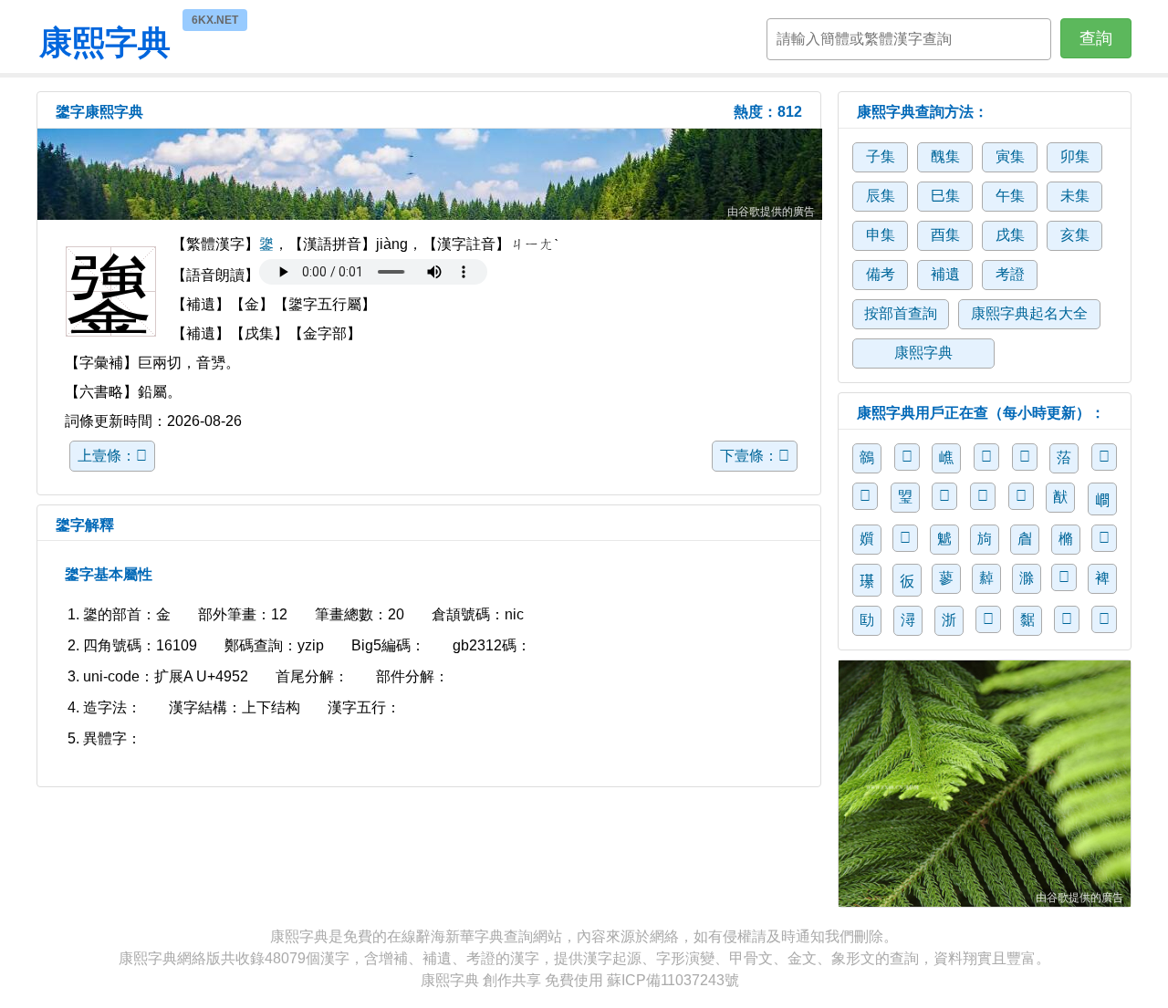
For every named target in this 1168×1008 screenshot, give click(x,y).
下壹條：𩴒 (754, 455)
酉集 (945, 235)
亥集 (1075, 235)
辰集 (880, 195)
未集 (1075, 195)
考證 (1010, 274)
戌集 (1010, 235)
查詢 (1095, 38)
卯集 (1075, 156)
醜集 (945, 156)
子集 (880, 156)
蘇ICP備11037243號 (673, 980)
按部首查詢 (900, 313)
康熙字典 (105, 40)
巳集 (945, 195)
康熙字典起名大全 (1029, 313)
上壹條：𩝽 (112, 455)
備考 (880, 274)
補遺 (945, 274)
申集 (880, 235)
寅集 (1010, 156)
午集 (1010, 195)
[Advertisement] (429, 174)
